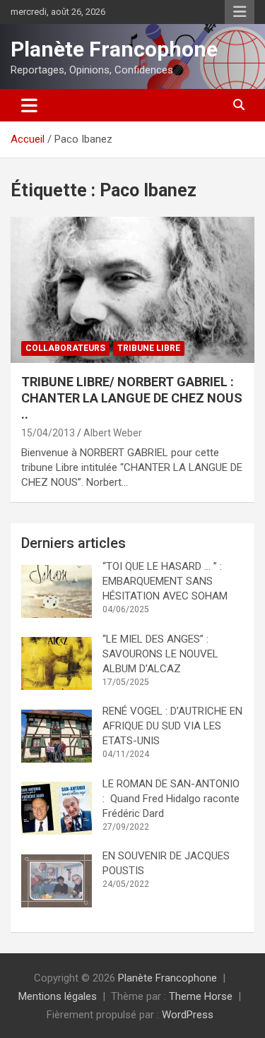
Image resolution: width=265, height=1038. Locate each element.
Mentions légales (57, 996)
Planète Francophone (114, 49)
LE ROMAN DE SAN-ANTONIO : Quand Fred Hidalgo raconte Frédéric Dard (171, 798)
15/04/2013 (48, 433)
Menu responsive (239, 12)
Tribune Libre (148, 348)
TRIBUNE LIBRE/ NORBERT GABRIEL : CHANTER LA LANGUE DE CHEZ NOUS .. (131, 398)
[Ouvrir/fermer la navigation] (29, 105)
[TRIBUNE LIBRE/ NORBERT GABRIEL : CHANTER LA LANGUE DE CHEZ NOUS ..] (132, 289)
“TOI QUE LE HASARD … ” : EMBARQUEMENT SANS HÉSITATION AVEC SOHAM (165, 581)
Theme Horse (200, 996)
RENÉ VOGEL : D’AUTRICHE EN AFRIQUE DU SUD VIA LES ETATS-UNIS (172, 726)
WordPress (187, 1014)
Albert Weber (112, 433)
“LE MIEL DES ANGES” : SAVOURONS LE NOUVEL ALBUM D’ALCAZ (160, 654)
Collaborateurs (65, 348)
